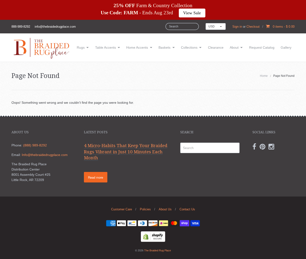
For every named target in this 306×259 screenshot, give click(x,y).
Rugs (81, 47)
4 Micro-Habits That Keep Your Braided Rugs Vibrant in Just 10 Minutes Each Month (125, 151)
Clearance (216, 47)
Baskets (164, 47)
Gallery (286, 47)
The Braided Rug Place (157, 250)
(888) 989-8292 (35, 145)
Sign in (237, 26)
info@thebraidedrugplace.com (55, 26)
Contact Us (187, 209)
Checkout (253, 26)
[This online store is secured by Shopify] (153, 236)
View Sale (192, 12)
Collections (189, 47)
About (234, 47)
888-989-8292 (20, 26)
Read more (95, 177)
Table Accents (105, 47)
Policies (145, 209)
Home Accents (137, 47)
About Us (165, 209)
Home (264, 76)
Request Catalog (261, 47)
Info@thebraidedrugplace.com (45, 155)
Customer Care (121, 209)
